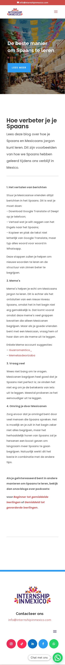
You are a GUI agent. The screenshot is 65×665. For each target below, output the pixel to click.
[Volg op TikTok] (21, 643)
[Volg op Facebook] (43, 643)
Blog (12, 57)
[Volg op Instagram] (11, 643)
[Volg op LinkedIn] (32, 643)
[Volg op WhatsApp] (53, 643)
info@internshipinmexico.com (29, 620)
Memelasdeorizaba (22, 355)
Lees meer (19, 67)
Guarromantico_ (20, 350)
